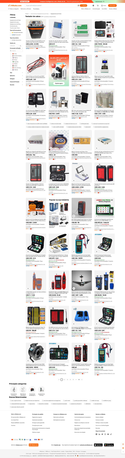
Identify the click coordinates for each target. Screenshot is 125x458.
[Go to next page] (82, 379)
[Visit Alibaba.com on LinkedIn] (99, 434)
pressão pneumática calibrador (80, 400)
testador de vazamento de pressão (60, 403)
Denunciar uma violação (80, 432)
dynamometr (88, 126)
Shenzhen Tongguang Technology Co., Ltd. (35, 264)
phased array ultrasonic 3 (76, 403)
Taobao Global (68, 451)
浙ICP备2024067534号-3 (99, 455)
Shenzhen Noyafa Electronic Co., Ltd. (57, 300)
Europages (83, 451)
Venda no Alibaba (99, 417)
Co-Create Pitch (15, 420)
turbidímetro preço (107, 400)
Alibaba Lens (19, 445)
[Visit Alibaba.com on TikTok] (111, 434)
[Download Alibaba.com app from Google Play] (109, 444)
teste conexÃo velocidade (58, 126)
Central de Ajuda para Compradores (83, 417)
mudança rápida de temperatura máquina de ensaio (38, 126)
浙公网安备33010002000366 (86, 455)
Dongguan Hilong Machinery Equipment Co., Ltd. (82, 157)
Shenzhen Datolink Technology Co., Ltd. (103, 301)
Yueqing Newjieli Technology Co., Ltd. (80, 300)
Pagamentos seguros (37, 417)
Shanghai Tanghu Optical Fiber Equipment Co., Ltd (36, 336)
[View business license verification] (75, 456)
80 (79, 379)
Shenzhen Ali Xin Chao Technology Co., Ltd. (35, 190)
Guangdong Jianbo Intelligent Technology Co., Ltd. (104, 84)
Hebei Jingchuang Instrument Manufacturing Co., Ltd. (36, 157)
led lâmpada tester (85, 123)
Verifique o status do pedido (102, 422)
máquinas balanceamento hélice (74, 126)
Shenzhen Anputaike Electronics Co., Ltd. (58, 50)
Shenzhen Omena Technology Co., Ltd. (34, 301)
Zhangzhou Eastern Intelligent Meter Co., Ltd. (82, 263)
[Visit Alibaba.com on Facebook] (96, 434)
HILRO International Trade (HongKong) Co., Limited (104, 229)
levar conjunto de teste (16, 400)
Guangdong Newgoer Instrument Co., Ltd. (58, 116)
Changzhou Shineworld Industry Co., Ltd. (103, 116)
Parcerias (98, 428)
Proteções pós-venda (37, 425)
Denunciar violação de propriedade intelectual (82, 429)
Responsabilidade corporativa (17, 422)
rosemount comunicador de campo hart (101, 123)
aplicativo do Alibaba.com (86, 445)
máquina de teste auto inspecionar (32, 400)
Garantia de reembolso (37, 420)
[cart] (98, 5)
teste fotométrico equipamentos (101, 126)
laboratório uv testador (43, 403)
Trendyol (78, 451)
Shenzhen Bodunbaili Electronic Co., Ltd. (103, 50)
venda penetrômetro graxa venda (18, 403)
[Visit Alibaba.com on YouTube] (108, 434)
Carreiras (13, 425)
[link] (123, 444)
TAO (74, 451)
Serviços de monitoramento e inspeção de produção (41, 429)
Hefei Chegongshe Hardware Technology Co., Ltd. (36, 118)
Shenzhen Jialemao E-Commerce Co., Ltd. (58, 193)
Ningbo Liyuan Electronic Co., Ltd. (79, 116)
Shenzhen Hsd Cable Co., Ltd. (78, 49)
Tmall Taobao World (55, 451)
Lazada (62, 451)
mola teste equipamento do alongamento (52, 400)
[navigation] (16, 196)
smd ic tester (67, 400)
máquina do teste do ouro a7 (71, 123)
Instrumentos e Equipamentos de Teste (40, 13)
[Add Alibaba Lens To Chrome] (33, 444)
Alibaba (27, 13)
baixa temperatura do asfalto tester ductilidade (37, 123)
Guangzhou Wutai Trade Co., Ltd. (56, 265)
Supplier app (57, 445)
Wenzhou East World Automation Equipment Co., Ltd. (82, 191)
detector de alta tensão (56, 123)
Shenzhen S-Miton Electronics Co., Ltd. (103, 157)
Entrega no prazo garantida (38, 422)
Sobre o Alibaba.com (16, 414)
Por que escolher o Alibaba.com (18, 417)
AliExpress (42, 451)
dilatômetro (88, 403)
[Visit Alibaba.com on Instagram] (105, 434)
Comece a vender (100, 420)
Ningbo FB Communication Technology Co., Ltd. (82, 227)
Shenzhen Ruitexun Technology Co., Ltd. (103, 191)
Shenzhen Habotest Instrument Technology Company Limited (82, 84)
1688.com (47, 451)
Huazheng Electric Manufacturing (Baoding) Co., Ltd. (36, 47)
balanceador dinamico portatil (18, 407)
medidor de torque (95, 400)
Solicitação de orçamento (59, 420)
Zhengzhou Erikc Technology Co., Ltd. (57, 157)
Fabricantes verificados (58, 417)
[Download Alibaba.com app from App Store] (98, 444)
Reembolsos (77, 425)
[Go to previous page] (58, 379)
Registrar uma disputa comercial (82, 422)
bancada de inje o (98, 403)
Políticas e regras (36, 432)
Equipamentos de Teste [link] (56, 13)
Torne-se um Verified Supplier (102, 425)
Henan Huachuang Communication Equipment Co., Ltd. (36, 227)
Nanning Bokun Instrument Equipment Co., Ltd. (36, 84)
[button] (78, 5)
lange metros (32, 403)
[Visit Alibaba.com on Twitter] (102, 434)
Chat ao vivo (77, 420)
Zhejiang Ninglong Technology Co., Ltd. (103, 264)
